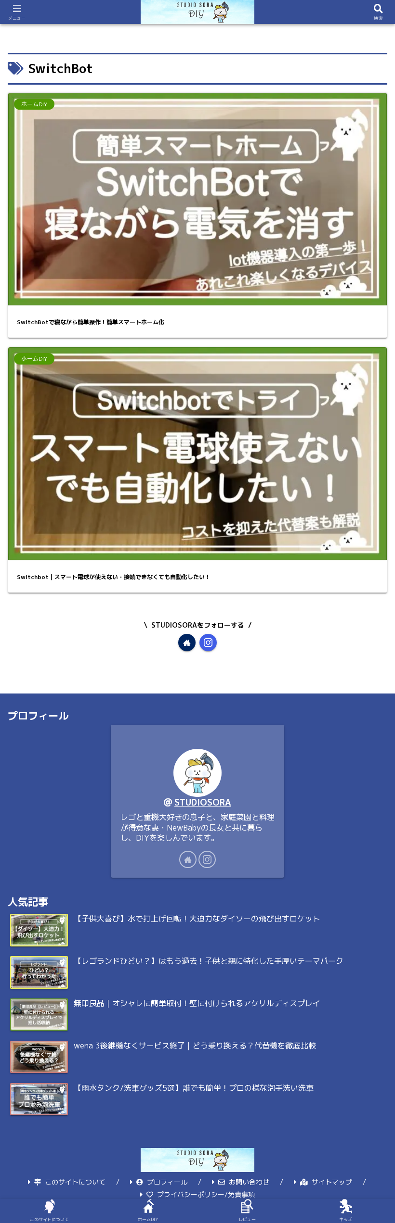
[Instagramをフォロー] (208, 642)
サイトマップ (332, 1181)
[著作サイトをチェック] (187, 642)
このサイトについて (75, 1181)
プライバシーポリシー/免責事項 (206, 1194)
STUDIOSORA (202, 802)
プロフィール (167, 1181)
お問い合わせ (249, 1181)
